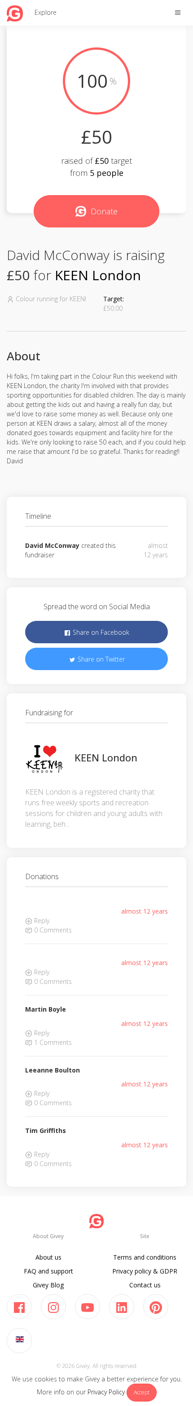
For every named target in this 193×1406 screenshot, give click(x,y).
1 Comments (52, 1042)
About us (48, 1257)
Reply (40, 920)
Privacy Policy (106, 1392)
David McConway (52, 545)
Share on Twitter (100, 659)
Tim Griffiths (45, 1130)
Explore (46, 12)
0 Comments (52, 930)
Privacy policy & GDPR (144, 1271)
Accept (141, 1392)
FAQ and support (48, 1271)
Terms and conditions (144, 1257)
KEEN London (98, 275)
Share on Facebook (100, 632)
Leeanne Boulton (52, 1070)
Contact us (145, 1285)
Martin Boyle (45, 1009)
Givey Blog (48, 1285)
